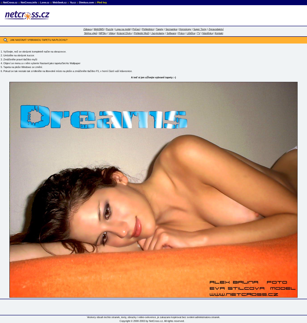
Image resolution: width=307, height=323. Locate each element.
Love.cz (44, 2)
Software (171, 33)
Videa (112, 33)
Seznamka (171, 29)
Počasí (136, 29)
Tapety (159, 29)
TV (198, 33)
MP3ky (103, 33)
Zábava (87, 29)
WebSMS (99, 29)
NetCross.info (29, 2)
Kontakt (219, 33)
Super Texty (200, 29)
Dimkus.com (86, 2)
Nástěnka (207, 33)
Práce (181, 33)
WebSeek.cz (60, 2)
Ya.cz (73, 2)
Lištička (191, 33)
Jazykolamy (158, 33)
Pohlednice (148, 29)
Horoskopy (185, 29)
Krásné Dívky (124, 33)
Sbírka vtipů (90, 33)
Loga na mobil (122, 29)
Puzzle (109, 29)
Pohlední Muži (141, 33)
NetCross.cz (10, 2)
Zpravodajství (216, 29)
